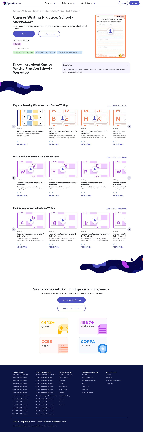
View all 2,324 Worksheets (116, 209)
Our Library (86, 3)
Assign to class (49, 34)
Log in (123, 3)
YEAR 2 (17, 44)
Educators (67, 3)
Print (24, 34)
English (35, 11)
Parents (49, 3)
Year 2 (42, 11)
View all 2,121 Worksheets (116, 157)
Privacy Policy (29, 422)
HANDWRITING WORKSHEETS (69, 52)
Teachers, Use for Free (71, 308)
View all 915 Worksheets (117, 106)
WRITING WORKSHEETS (45, 52)
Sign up (134, 3)
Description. (67, 65)
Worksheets (26, 11)
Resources (17, 11)
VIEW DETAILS (22, 144)
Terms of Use (18, 422)
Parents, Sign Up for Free (71, 300)
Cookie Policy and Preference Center (51, 422)
